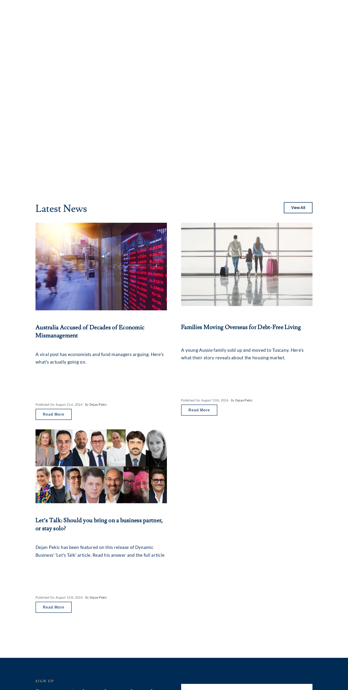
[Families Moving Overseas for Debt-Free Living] (246, 264)
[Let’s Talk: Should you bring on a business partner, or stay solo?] (101, 466)
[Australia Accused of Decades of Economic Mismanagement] (101, 266)
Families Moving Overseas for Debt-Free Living (241, 327)
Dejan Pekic (98, 404)
